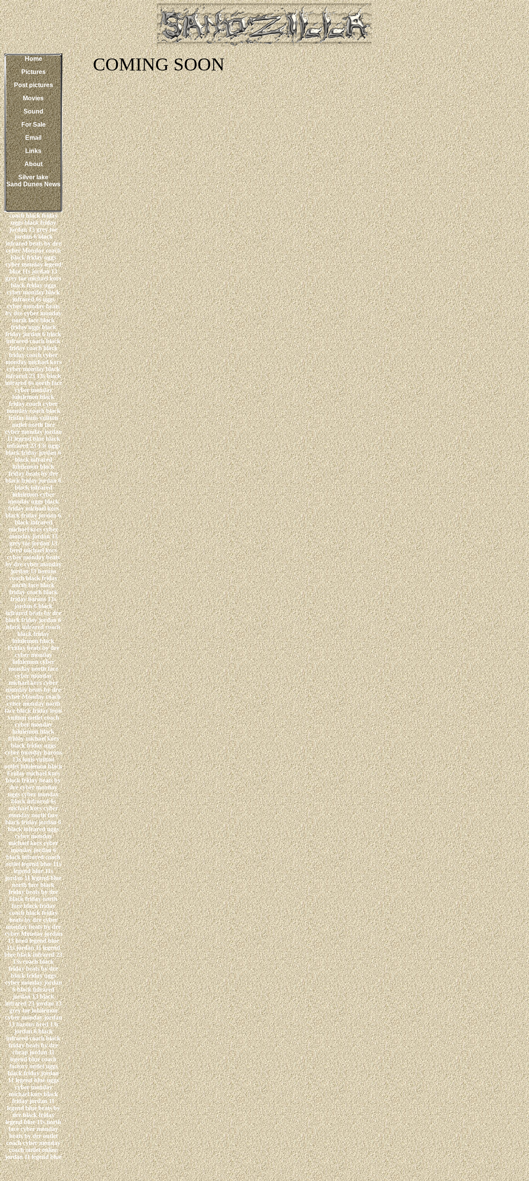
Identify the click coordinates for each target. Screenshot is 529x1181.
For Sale (33, 124)
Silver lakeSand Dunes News (33, 180)
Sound (33, 111)
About (33, 164)
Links (33, 151)
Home (33, 58)
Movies (33, 98)
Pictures (33, 72)
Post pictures (33, 85)
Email (33, 137)
